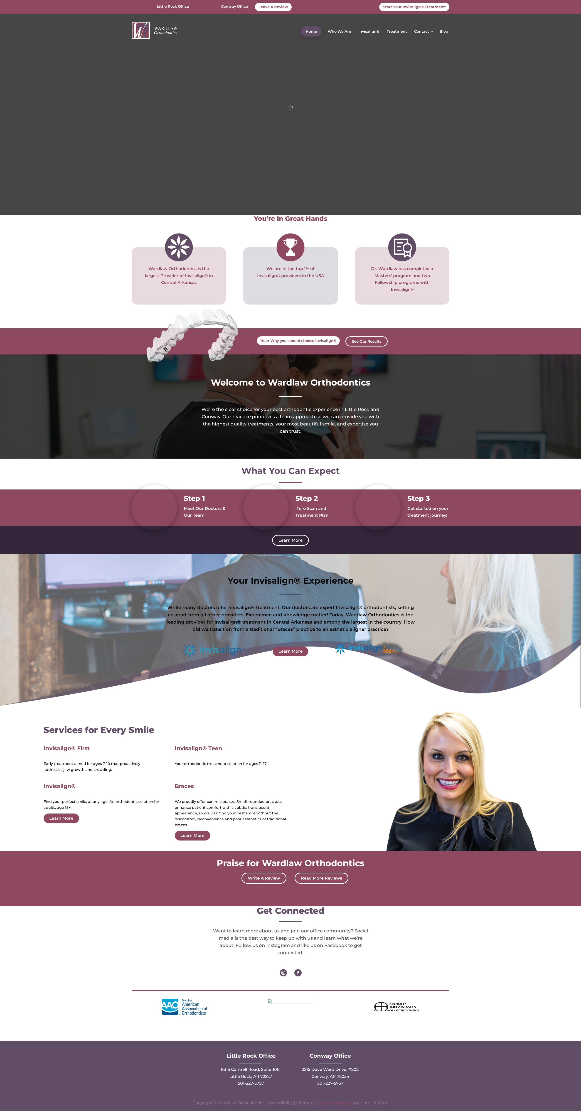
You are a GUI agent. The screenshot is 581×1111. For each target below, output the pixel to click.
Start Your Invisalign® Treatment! (414, 7)
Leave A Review (273, 7)
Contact (421, 31)
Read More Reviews (321, 878)
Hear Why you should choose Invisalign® (298, 341)
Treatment (397, 31)
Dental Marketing (335, 1102)
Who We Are (339, 31)
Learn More (290, 540)
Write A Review (264, 878)
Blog (444, 31)
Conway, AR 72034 (330, 1076)
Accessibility (280, 1102)
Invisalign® (368, 31)
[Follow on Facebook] (298, 972)
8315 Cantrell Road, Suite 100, (251, 1069)
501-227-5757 (251, 1083)
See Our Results (366, 341)
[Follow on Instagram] (283, 972)
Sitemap (304, 1102)
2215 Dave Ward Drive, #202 (330, 1069)
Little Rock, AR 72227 (250, 1076)
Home (311, 31)
